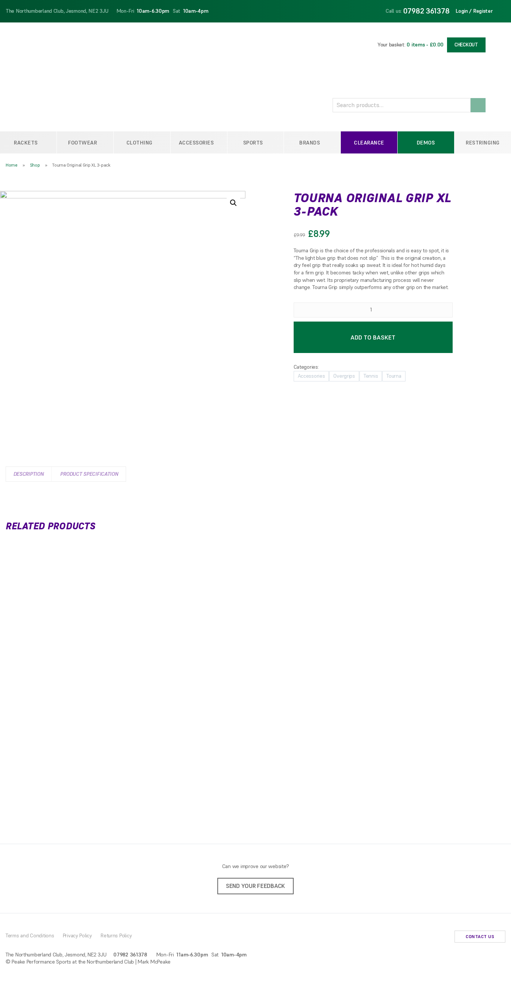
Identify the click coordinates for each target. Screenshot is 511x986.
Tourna (393, 375)
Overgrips (344, 375)
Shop (35, 165)
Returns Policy (116, 935)
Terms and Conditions (30, 935)
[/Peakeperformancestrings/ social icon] (431, 937)
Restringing (483, 142)
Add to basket (373, 337)
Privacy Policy (77, 935)
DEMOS (426, 142)
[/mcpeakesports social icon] (443, 937)
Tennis (371, 375)
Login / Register (474, 10)
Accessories (311, 375)
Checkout (466, 45)
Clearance (369, 142)
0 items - (425, 44)
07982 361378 (426, 11)
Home (12, 165)
